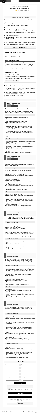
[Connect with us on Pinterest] (10, 411)
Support (22, 411)
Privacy (26, 411)
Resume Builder (31, 411)
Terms (24, 411)
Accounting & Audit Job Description (28, 380)
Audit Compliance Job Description (11, 364)
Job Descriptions (14, 6)
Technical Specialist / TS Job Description (12, 380)
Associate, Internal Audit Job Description (29, 364)
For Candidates (9, 2)
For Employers (15, 2)
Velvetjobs (3, 1)
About (19, 411)
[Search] (18, 1)
